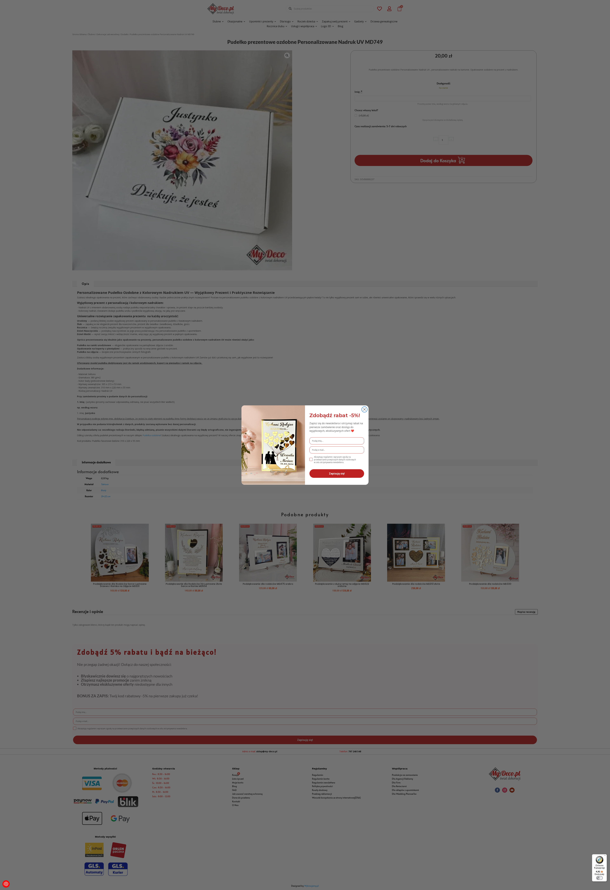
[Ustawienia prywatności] (6, 884)
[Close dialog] (364, 409)
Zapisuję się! (337, 473)
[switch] (599, 878)
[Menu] (605, 856)
